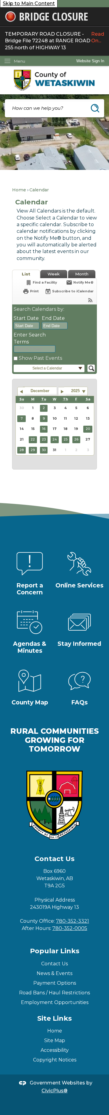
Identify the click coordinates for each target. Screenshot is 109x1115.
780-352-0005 (69, 928)
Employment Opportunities (54, 1002)
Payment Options (54, 983)
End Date (53, 318)
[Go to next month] (62, 391)
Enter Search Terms (30, 338)
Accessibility (55, 1050)
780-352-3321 (72, 921)
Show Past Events (40, 358)
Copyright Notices (54, 1060)
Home (19, 190)
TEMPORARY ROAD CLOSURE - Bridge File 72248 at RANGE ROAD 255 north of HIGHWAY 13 (54, 40)
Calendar (39, 190)
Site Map (54, 1040)
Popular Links (54, 951)
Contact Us (54, 964)
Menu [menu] (19, 61)
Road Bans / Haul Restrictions (54, 993)
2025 (75, 390)
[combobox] (26, 325)
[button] (95, 108)
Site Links (54, 1018)
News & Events (54, 973)
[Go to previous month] (21, 391)
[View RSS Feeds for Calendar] (90, 300)
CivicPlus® (54, 1091)
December (40, 390)
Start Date (26, 318)
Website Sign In (90, 61)
